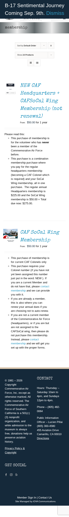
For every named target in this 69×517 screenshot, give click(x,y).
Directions (43, 438)
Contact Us (45, 497)
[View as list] (37, 63)
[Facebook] (6, 474)
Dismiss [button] (55, 13)
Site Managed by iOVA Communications (35, 501)
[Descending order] (51, 45)
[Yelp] (16, 474)
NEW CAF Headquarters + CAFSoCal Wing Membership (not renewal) (41, 101)
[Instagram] (11, 474)
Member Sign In (26, 497)
